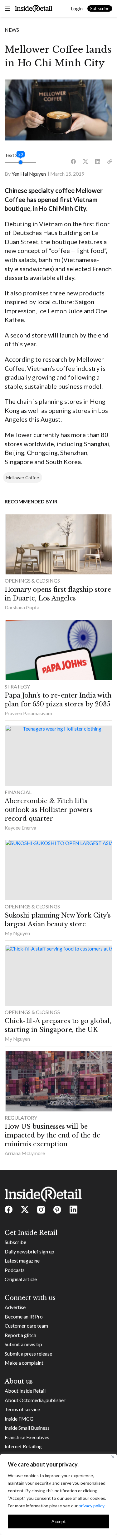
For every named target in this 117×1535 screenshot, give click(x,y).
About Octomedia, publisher (35, 1400)
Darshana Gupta (22, 607)
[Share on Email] (109, 162)
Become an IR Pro (24, 1316)
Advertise (15, 1307)
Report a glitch (20, 1335)
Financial (18, 792)
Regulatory (21, 1118)
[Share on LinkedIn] (97, 162)
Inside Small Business (27, 1428)
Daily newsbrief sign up (29, 1251)
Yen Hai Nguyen (29, 174)
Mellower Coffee (22, 477)
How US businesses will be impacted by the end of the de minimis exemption (52, 1135)
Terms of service (22, 1409)
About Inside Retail (25, 1391)
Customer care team (26, 1326)
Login (77, 8)
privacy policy (91, 1505)
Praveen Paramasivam (28, 713)
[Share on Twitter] (85, 162)
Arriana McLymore (25, 1153)
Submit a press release (28, 1354)
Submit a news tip (23, 1344)
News (12, 30)
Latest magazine (22, 1261)
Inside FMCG (19, 1419)
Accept (58, 1521)
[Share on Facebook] (73, 162)
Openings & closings (32, 581)
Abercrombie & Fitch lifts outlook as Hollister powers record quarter (48, 809)
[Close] (112, 1457)
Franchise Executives (27, 1437)
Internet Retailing (23, 1446)
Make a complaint (24, 1363)
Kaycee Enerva (20, 828)
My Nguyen (17, 933)
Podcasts (15, 1270)
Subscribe (100, 8)
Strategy (17, 686)
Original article (21, 1279)
